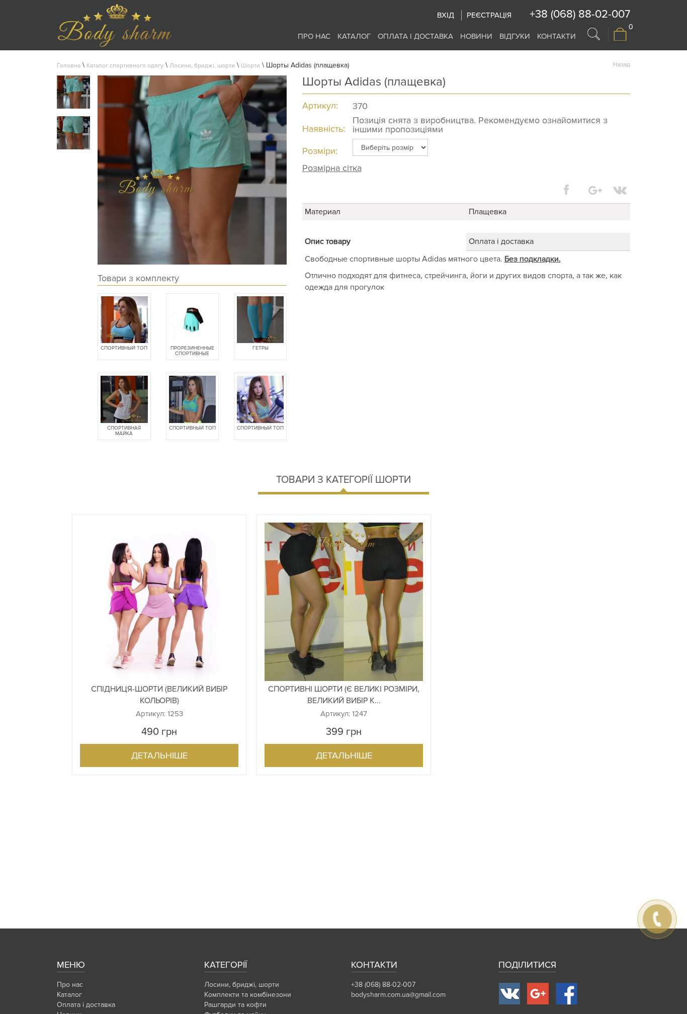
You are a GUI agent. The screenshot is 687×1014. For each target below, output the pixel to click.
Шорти (250, 65)
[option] (159, 645)
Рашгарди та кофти (235, 1004)
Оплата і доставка (415, 36)
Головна (68, 65)
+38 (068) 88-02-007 (580, 14)
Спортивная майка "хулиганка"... (124, 431)
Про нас (314, 36)
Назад (621, 64)
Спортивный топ (124, 348)
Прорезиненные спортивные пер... (192, 351)
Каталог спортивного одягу (125, 65)
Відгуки (514, 36)
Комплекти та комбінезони (247, 994)
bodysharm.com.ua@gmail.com (398, 994)
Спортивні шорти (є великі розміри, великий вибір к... (343, 695)
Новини (476, 36)
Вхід (445, 15)
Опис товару (328, 241)
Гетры (260, 348)
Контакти (556, 36)
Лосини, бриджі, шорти (202, 65)
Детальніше (159, 755)
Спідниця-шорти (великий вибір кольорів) (159, 695)
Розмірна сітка (332, 168)
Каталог (354, 36)
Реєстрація (489, 15)
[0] (620, 39)
